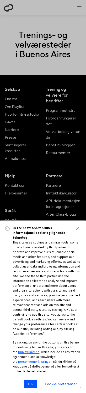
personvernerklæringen (35, 361)
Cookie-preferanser (61, 383)
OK (30, 383)
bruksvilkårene (28, 352)
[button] (78, 228)
